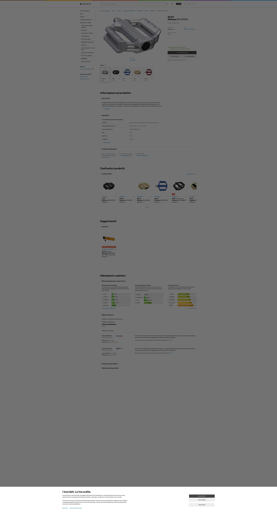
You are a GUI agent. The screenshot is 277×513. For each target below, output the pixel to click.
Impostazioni (202, 504)
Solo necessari (202, 500)
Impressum (65, 508)
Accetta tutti (202, 496)
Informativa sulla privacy (76, 508)
